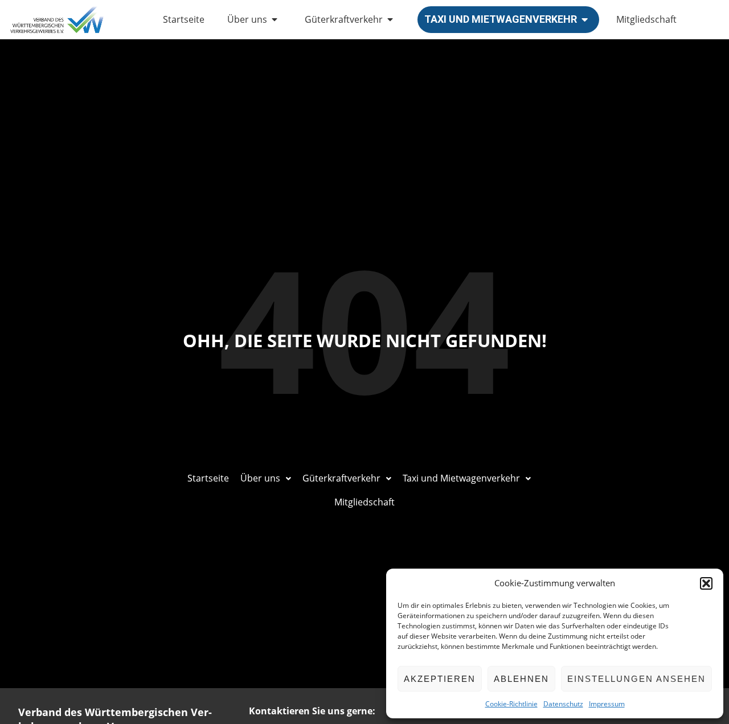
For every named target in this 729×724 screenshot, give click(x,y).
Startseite (183, 19)
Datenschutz (563, 704)
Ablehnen (521, 679)
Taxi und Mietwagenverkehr (500, 19)
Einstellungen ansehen (636, 679)
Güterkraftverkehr (344, 19)
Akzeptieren (440, 679)
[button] (706, 583)
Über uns (247, 19)
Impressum (607, 704)
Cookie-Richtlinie (511, 704)
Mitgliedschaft (646, 19)
